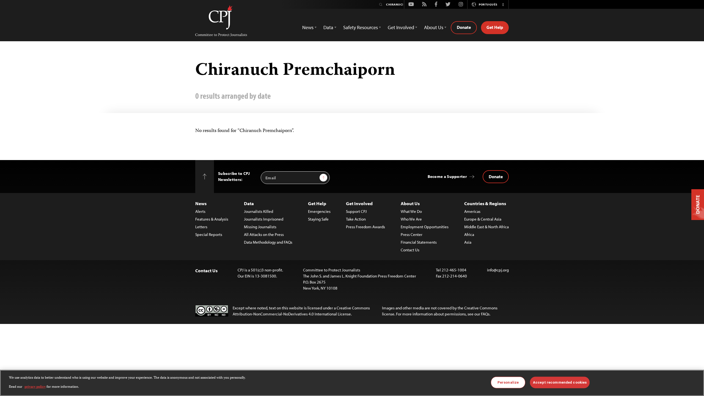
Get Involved (359, 203)
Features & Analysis (211, 219)
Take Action (356, 219)
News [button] (308, 27)
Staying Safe (318, 219)
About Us (410, 203)
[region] (352, 383)
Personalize (508, 382)
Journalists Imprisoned (263, 219)
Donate (464, 27)
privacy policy (35, 387)
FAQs (485, 314)
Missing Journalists (260, 226)
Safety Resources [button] (360, 27)
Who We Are (411, 219)
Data (249, 203)
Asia (467, 242)
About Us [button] (433, 27)
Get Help (494, 27)
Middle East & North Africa (486, 226)
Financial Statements (419, 242)
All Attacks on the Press (264, 234)
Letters (201, 226)
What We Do (411, 211)
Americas (472, 211)
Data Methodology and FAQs (268, 242)
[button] (502, 4)
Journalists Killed (258, 211)
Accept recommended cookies (560, 382)
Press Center (411, 234)
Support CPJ (356, 211)
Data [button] (328, 27)
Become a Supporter (447, 176)
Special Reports (208, 234)
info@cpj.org (498, 270)
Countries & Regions (485, 203)
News (201, 203)
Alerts (200, 211)
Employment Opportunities (425, 226)
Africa (469, 234)
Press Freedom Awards (365, 226)
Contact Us (410, 249)
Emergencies (319, 211)
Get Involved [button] (401, 27)
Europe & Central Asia (482, 219)
